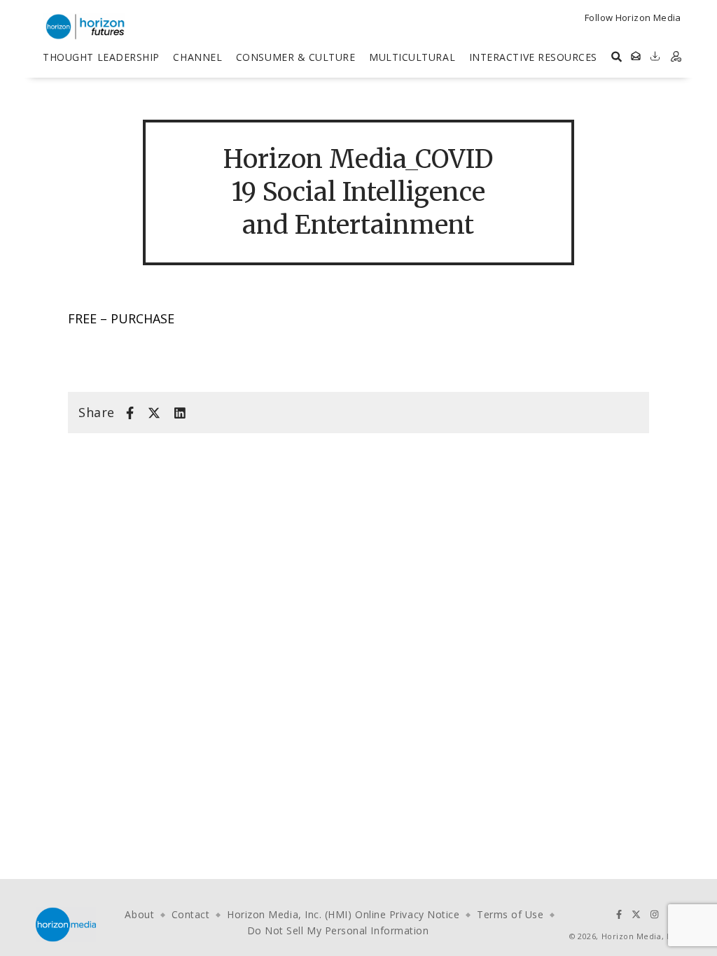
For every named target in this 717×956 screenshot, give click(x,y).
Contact (191, 914)
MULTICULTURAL (412, 57)
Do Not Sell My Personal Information (338, 930)
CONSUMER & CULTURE (296, 57)
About (139, 914)
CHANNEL (197, 57)
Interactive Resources (533, 57)
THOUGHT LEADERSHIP (101, 57)
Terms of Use (510, 914)
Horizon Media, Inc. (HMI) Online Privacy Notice (343, 914)
